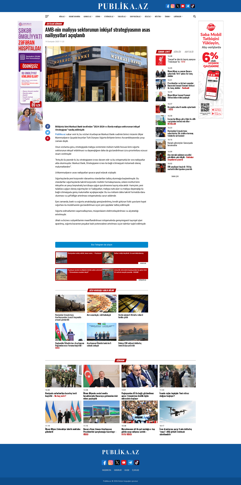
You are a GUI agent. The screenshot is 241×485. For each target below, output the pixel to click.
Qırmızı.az (87, 16)
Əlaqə (127, 470)
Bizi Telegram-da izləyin (101, 245)
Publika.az (60, 134)
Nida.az (62, 16)
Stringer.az (108, 16)
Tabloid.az (122, 16)
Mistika (158, 16)
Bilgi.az (148, 16)
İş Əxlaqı (135, 470)
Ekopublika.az (135, 16)
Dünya (98, 16)
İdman (167, 16)
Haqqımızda (106, 470)
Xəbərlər (118, 470)
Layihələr (177, 16)
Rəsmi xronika (74, 16)
